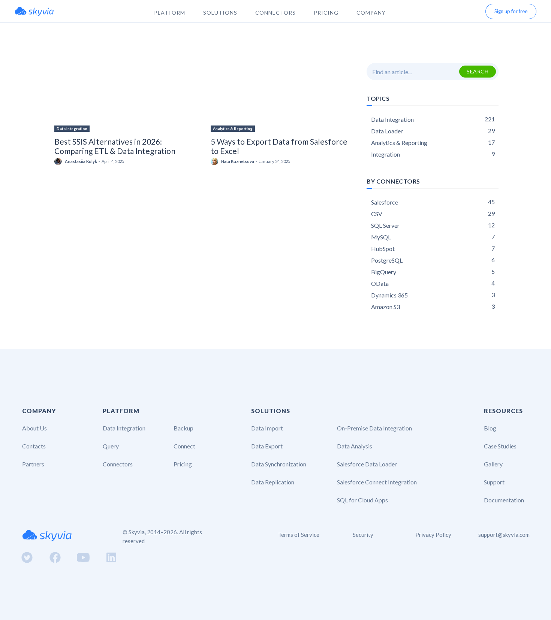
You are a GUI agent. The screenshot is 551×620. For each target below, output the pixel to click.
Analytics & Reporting (233, 128)
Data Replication (272, 482)
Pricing (183, 464)
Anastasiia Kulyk (81, 161)
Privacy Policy (433, 534)
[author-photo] (59, 161)
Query (111, 446)
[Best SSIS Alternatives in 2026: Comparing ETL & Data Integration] (123, 97)
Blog (490, 428)
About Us (34, 428)
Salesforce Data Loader (367, 464)
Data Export (267, 446)
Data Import (267, 428)
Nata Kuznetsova (237, 161)
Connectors (118, 464)
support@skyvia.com (504, 534)
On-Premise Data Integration (374, 428)
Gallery (493, 464)
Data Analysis (354, 446)
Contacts (34, 446)
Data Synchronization (278, 464)
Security (363, 534)
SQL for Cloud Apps (362, 499)
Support (494, 482)
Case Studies (500, 446)
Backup (183, 428)
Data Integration (72, 128)
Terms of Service (298, 534)
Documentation (504, 499)
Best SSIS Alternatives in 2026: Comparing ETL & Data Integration (114, 146)
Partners (33, 464)
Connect (184, 446)
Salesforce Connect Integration (377, 482)
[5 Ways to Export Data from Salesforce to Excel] (280, 97)
